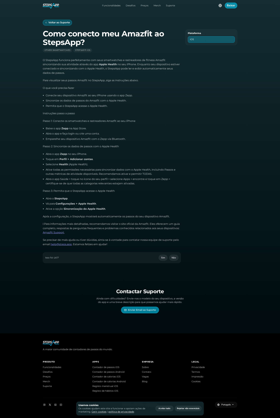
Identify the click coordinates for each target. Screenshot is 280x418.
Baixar (231, 5)
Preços (144, 5)
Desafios (130, 5)
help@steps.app (61, 244)
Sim (163, 257)
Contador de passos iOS (105, 367)
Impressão (197, 376)
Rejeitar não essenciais (188, 408)
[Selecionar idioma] (220, 5)
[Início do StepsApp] (51, 5)
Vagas (145, 376)
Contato (146, 372)
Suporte (170, 5)
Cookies (196, 381)
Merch (157, 5)
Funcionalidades (111, 5)
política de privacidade (121, 411)
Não (174, 257)
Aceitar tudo (164, 408)
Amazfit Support (53, 232)
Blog (144, 381)
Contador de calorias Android (109, 381)
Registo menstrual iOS (105, 386)
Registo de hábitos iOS (105, 391)
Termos (196, 372)
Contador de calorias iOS (106, 376)
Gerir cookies (99, 411)
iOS (192, 39)
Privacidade (198, 367)
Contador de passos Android (108, 372)
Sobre (145, 367)
